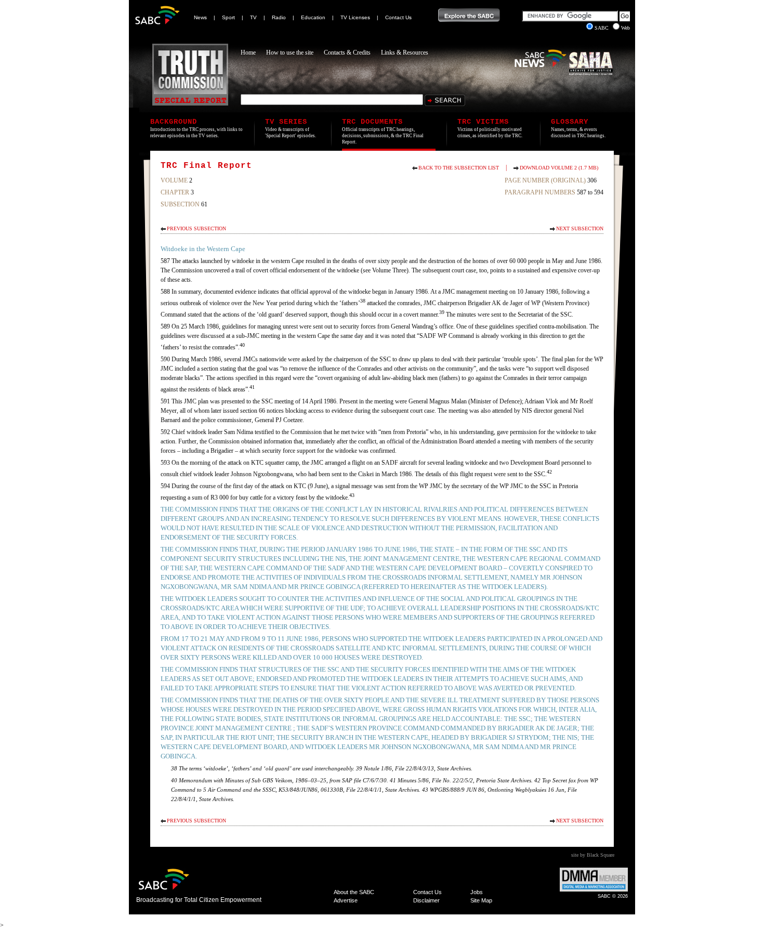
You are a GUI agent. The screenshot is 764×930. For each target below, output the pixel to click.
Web (625, 28)
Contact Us (398, 17)
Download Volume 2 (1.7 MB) (559, 168)
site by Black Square (592, 855)
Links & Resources (404, 52)
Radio (279, 17)
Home (248, 52)
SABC (602, 28)
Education (313, 17)
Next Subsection (579, 228)
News (200, 17)
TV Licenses (355, 17)
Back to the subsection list (458, 168)
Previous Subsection (196, 228)
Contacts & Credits (347, 52)
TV (253, 17)
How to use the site (289, 52)
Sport (228, 17)
